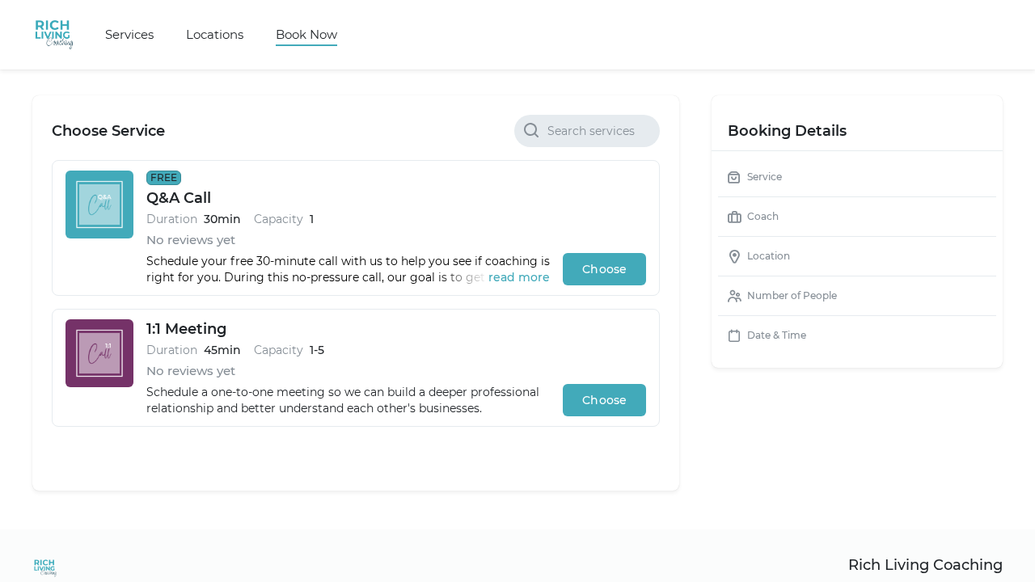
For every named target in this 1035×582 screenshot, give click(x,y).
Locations (214, 34)
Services (129, 34)
